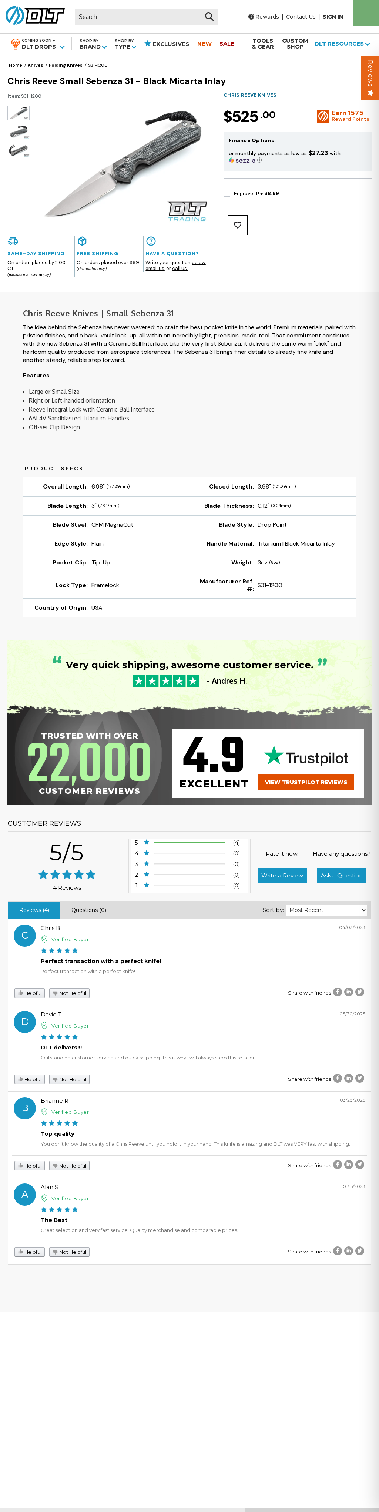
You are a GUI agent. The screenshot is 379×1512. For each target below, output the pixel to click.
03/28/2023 (352, 1100)
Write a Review (282, 875)
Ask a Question (342, 875)
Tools (263, 43)
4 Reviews (67, 887)
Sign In (333, 16)
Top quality (57, 1133)
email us (154, 268)
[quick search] (209, 17)
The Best (54, 1219)
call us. (180, 268)
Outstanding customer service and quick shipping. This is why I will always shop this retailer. (148, 1057)
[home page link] (32, 16)
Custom (295, 43)
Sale (226, 43)
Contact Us (301, 16)
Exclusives (170, 43)
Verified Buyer (70, 939)
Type (124, 44)
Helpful (32, 993)
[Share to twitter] (359, 992)
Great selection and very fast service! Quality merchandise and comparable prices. (139, 1230)
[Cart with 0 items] (366, 13)
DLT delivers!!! (61, 1047)
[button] (297, 156)
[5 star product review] (59, 951)
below (198, 262)
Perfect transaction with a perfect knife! (101, 961)
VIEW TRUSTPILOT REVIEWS (306, 782)
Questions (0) (88, 910)
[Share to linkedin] (348, 992)
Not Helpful (72, 993)
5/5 (67, 852)
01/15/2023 (354, 1186)
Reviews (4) (34, 910)
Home (15, 65)
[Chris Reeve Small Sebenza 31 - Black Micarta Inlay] (18, 113)
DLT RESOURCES (340, 43)
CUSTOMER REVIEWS (44, 823)
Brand (91, 44)
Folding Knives (66, 65)
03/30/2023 (352, 1013)
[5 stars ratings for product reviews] (67, 875)
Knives (35, 65)
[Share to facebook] (337, 992)
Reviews (370, 73)
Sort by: (273, 909)
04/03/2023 (352, 927)
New (204, 43)
